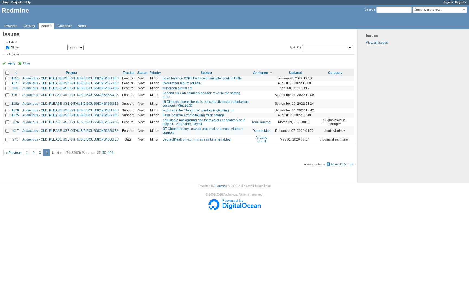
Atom (334, 164)
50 (104, 153)
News (82, 26)
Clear (26, 63)
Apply (11, 63)
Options (14, 54)
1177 (15, 83)
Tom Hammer (261, 122)
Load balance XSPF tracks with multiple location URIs (202, 78)
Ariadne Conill (261, 139)
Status (15, 47)
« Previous (13, 153)
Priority (155, 73)
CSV (343, 164)
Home (5, 2)
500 (15, 88)
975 (15, 139)
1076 (15, 122)
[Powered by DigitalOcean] (234, 208)
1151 (15, 78)
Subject (206, 73)
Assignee (260, 73)
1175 (15, 115)
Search (369, 9)
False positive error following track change (194, 115)
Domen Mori (261, 131)
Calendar (65, 26)
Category (335, 73)
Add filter (295, 47)
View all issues (377, 42)
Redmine (221, 185)
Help (28, 2)
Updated (295, 73)
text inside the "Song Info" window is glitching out (198, 110)
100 (110, 153)
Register (460, 2)
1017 (15, 131)
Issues (46, 26)
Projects (17, 2)
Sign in (448, 2)
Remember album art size (182, 83)
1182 (15, 104)
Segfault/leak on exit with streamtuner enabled (197, 139)
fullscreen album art (177, 88)
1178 (15, 110)
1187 (15, 95)
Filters (13, 42)
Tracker (129, 73)
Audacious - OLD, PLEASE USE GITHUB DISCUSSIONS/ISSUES (70, 78)
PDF (351, 164)
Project (71, 73)
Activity (29, 26)
